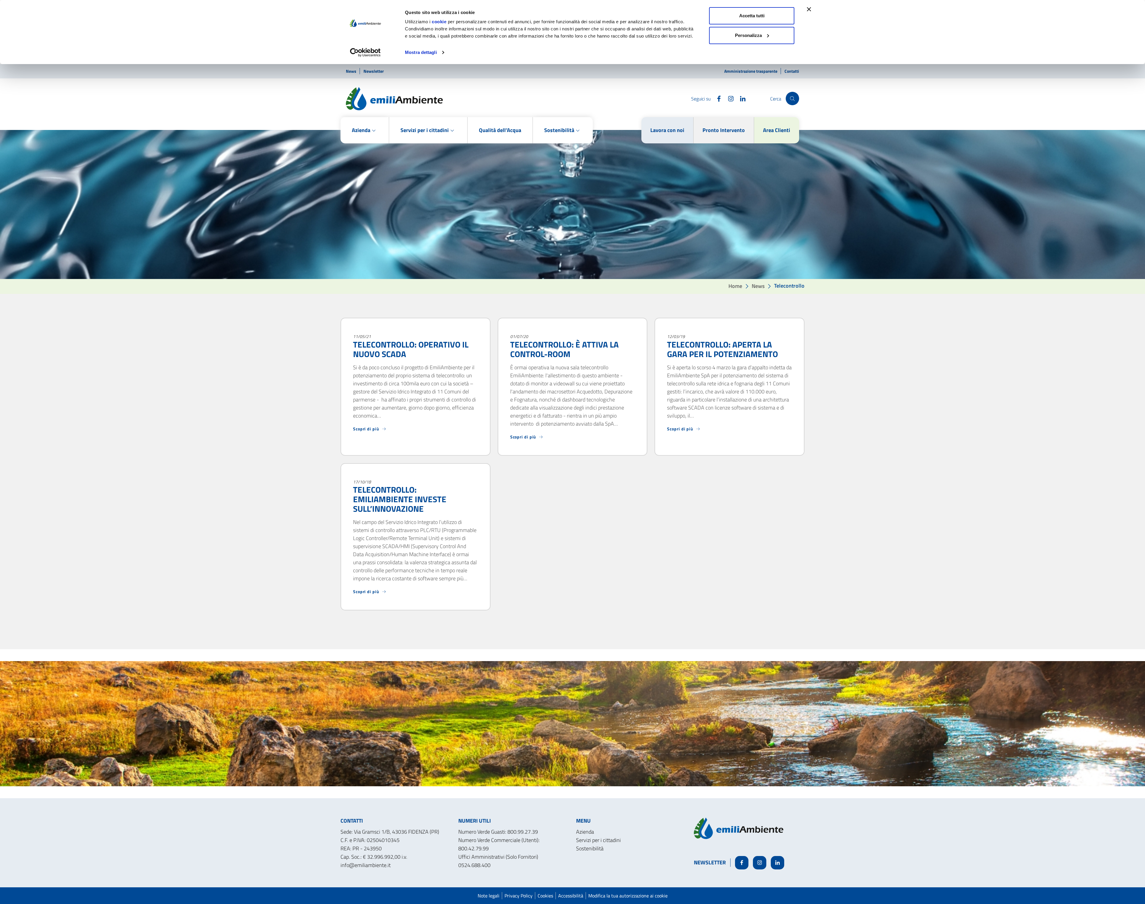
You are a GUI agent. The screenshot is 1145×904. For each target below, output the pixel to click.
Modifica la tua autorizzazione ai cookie (628, 895)
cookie (439, 21)
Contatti (792, 71)
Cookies (545, 895)
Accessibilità (570, 895)
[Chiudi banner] (809, 9)
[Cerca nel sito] (792, 98)
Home (735, 286)
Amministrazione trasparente (751, 71)
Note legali (488, 895)
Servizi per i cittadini (598, 840)
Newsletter (373, 71)
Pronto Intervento (724, 130)
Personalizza (748, 35)
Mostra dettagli (421, 52)
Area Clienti (776, 130)
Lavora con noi (667, 130)
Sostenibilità (590, 848)
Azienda (585, 832)
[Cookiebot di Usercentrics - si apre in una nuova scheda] (365, 52)
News (351, 71)
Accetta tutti (752, 15)
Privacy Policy (519, 895)
